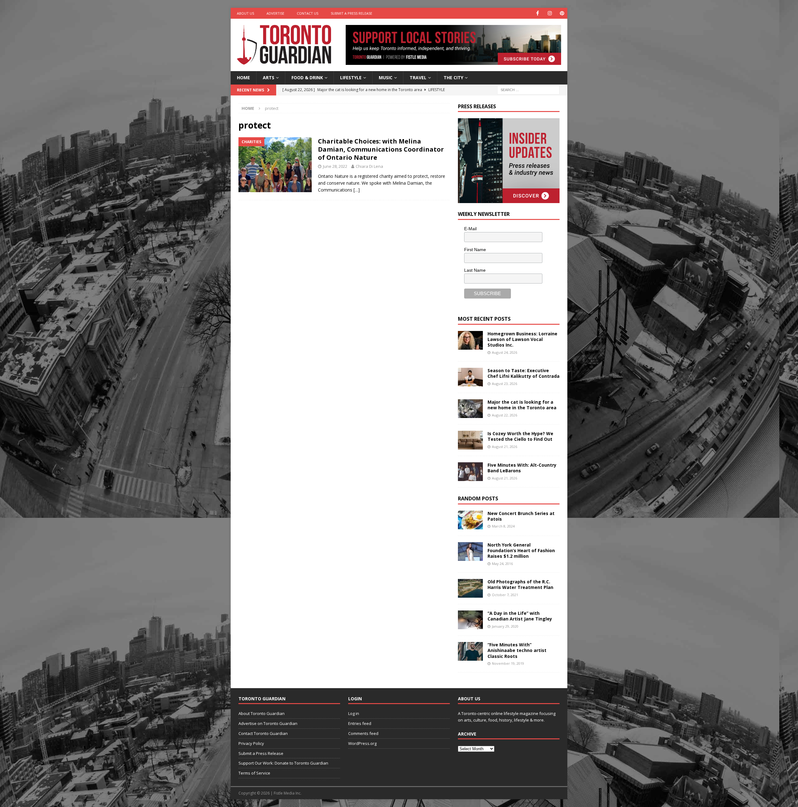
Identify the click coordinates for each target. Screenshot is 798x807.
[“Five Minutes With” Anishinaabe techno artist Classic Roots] (470, 651)
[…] (356, 190)
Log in (353, 713)
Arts (268, 77)
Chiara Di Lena (369, 166)
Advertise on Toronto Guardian (267, 723)
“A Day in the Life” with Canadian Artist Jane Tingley (520, 616)
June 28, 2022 (335, 166)
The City (453, 77)
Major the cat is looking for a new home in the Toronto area (522, 405)
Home (243, 77)
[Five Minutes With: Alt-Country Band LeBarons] (470, 471)
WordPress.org (362, 743)
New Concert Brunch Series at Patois (521, 516)
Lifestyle (351, 77)
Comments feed (363, 733)
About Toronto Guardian (261, 713)
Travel (418, 77)
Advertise (275, 13)
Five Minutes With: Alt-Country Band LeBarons (522, 468)
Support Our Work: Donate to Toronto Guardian (283, 763)
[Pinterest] (561, 13)
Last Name (475, 270)
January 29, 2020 (505, 626)
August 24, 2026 (504, 352)
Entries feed (359, 723)
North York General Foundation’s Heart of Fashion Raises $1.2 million (521, 550)
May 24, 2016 (502, 563)
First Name (475, 249)
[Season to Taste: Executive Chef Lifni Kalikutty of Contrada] (470, 377)
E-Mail (470, 228)
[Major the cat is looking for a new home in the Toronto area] (470, 408)
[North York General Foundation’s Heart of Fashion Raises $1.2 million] (470, 551)
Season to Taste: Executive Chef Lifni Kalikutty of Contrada (524, 373)
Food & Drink (307, 77)
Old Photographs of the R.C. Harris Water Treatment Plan (520, 584)
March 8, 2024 (503, 526)
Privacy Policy (251, 743)
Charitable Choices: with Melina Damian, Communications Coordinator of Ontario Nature (381, 149)
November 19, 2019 (508, 663)
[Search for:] (528, 89)
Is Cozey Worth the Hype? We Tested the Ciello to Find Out (520, 436)
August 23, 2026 (504, 383)
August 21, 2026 (504, 446)
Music (385, 77)
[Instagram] (549, 13)
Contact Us (307, 13)
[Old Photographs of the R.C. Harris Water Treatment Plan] (470, 588)
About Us (245, 13)
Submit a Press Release (351, 13)
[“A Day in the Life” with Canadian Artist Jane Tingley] (470, 619)
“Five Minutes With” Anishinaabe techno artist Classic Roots (517, 650)
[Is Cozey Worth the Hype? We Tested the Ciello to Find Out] (470, 440)
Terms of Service (254, 773)
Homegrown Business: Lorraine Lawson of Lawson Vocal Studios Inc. (522, 339)
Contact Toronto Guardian (263, 733)
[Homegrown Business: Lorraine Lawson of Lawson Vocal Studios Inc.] (470, 340)
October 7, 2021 (505, 594)
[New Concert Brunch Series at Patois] (470, 520)
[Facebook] (537, 13)
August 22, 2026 (504, 415)
